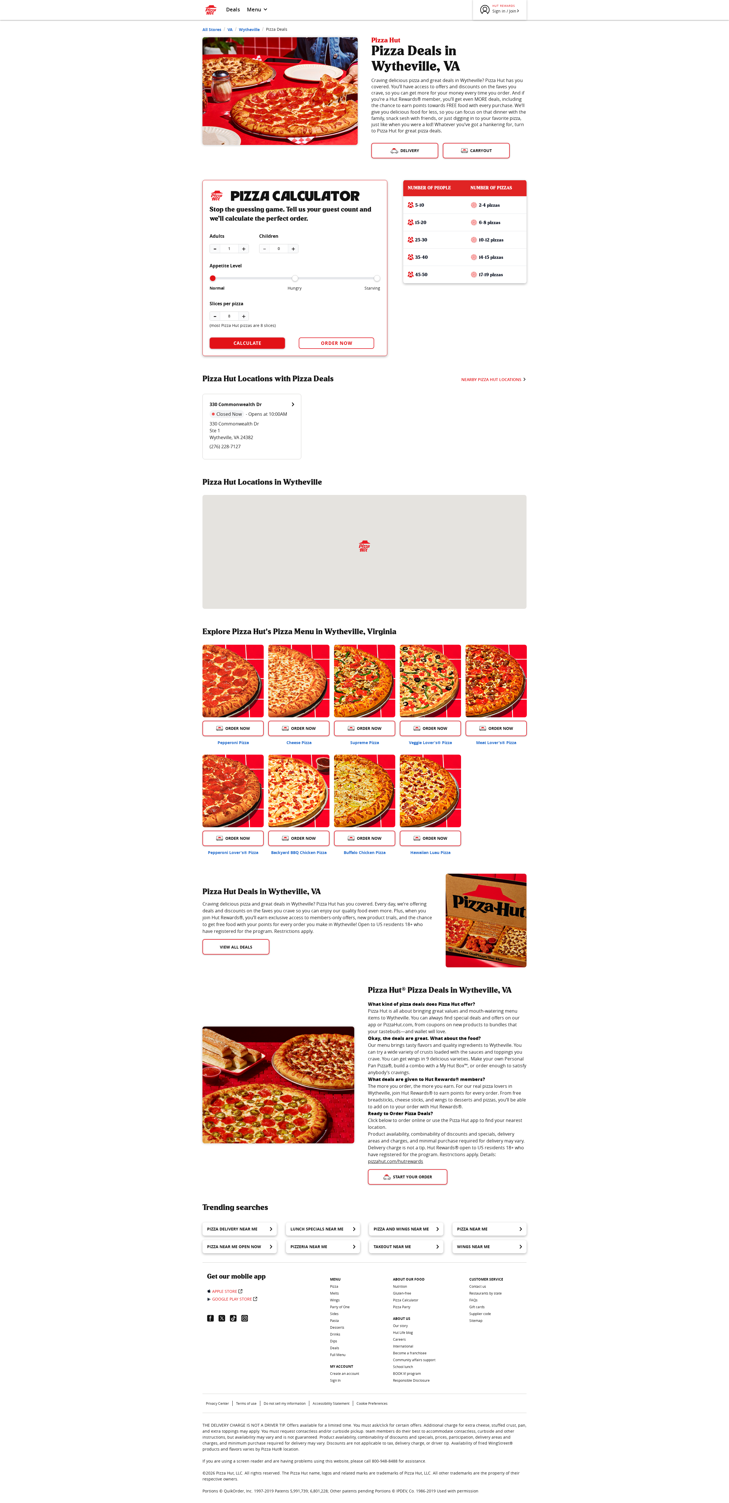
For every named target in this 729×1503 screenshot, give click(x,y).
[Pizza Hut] (364, 546)
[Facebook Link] (212, 1318)
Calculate (247, 343)
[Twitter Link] (224, 1318)
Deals (233, 9)
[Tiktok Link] (235, 1318)
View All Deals (236, 947)
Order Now (336, 343)
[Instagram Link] (247, 1318)
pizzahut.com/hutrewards (395, 1161)
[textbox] (317, 917)
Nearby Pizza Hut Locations (491, 379)
